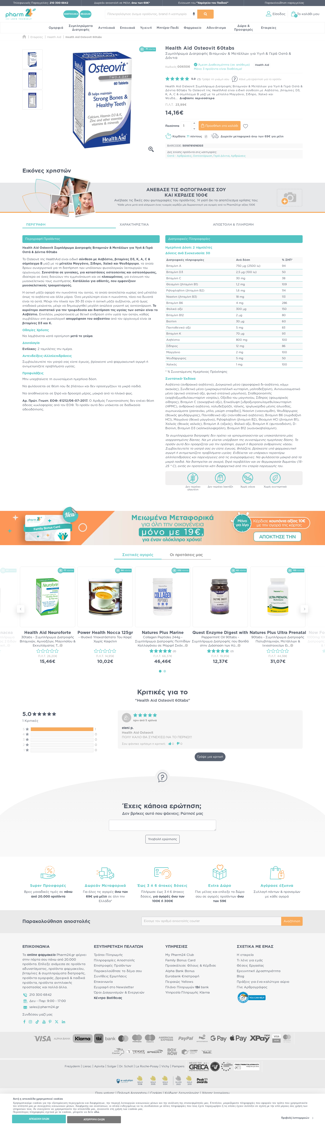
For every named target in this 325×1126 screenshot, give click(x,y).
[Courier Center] (189, 1051)
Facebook (24, 1022)
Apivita (99, 1066)
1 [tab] (160, 671)
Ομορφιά (56, 27)
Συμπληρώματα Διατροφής (81, 27)
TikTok (37, 1022)
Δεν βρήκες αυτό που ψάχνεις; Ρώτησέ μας (162, 814)
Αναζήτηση (292, 921)
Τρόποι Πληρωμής (108, 954)
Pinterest (50, 1022)
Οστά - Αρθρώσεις (179, 156)
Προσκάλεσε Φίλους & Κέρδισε (190, 965)
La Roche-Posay (147, 1066)
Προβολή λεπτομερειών (295, 1118)
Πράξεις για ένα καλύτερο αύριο (263, 981)
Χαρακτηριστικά (134, 224)
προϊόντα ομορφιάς (38, 978)
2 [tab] (164, 671)
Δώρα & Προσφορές (243, 27)
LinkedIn (64, 1022)
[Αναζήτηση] (205, 14)
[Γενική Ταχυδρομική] (135, 1051)
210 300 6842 (40, 994)
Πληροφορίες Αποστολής (114, 960)
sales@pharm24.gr (44, 1007)
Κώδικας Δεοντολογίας (182, 1093)
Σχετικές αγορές (137, 555)
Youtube (44, 1022)
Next (304, 609)
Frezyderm (72, 1066)
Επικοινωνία (103, 981)
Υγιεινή (146, 27)
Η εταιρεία (245, 954)
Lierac (87, 1066)
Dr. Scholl (126, 1066)
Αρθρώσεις (238, 156)
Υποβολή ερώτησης (162, 839)
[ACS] (207, 1051)
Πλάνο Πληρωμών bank (187, 987)
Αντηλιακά (106, 27)
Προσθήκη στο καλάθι (221, 125)
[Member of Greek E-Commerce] (199, 1066)
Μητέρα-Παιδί (168, 27)
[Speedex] (155, 1051)
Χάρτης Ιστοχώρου (216, 1093)
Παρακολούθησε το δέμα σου (118, 971)
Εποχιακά (127, 27)
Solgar (111, 1066)
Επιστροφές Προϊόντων (112, 965)
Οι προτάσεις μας (186, 555)
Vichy (165, 1066)
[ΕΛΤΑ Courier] (118, 1051)
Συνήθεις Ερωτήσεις (110, 976)
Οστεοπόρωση (202, 156)
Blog (240, 976)
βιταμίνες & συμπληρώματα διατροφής (53, 973)
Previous (20, 609)
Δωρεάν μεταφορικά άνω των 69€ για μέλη (251, 136)
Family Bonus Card (180, 960)
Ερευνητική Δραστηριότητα (258, 971)
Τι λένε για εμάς (250, 960)
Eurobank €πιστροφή (182, 976)
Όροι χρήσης (105, 1093)
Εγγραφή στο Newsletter (114, 987)
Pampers (178, 1066)
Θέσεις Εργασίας (250, 965)
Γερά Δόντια (221, 156)
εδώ (96, 1112)
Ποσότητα (172, 126)
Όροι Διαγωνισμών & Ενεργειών (119, 992)
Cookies (156, 1093)
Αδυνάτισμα (216, 27)
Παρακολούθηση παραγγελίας (284, 3)
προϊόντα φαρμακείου (66, 968)
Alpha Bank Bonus (179, 971)
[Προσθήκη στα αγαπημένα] (245, 126)
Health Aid (262, 65)
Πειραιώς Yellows (179, 981)
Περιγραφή (36, 224)
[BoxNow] (172, 1051)
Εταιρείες (268, 27)
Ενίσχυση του (203, 3)
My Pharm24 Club (179, 954)
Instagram (30, 1022)
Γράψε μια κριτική (210, 756)
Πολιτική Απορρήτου (132, 1093)
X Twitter (57, 1022)
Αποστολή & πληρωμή (233, 224)
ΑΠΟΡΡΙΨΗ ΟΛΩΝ (94, 1119)
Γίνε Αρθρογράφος (252, 987)
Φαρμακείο (193, 27)
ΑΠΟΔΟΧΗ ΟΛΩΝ (39, 1119)
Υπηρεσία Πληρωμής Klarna (187, 992)
